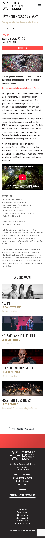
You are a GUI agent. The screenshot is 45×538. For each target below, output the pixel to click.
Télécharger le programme (22, 495)
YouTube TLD (24, 515)
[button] (22, 195)
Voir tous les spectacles (22, 428)
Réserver (22, 47)
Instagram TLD (23, 509)
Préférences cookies (22, 518)
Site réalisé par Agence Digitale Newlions (24, 530)
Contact (22, 489)
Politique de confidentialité (22, 523)
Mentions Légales (22, 520)
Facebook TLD (24, 512)
